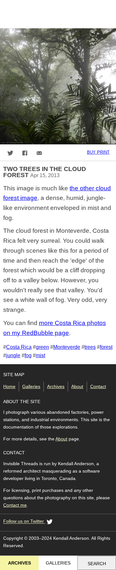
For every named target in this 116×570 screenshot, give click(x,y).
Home (9, 386)
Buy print (98, 152)
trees (90, 347)
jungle (13, 355)
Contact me (15, 505)
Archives (55, 386)
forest (106, 347)
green (42, 347)
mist (40, 355)
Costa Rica (19, 347)
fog (28, 355)
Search (97, 563)
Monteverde (66, 347)
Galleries (31, 386)
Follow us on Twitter (24, 521)
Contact (98, 386)
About (77, 386)
